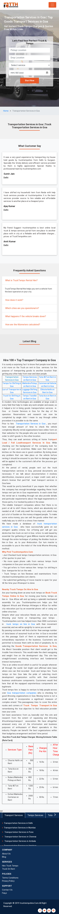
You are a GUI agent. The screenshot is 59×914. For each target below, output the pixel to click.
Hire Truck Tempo (10, 865)
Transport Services (13, 815)
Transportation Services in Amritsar (20, 845)
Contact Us (7, 890)
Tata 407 (52, 815)
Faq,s (4, 893)
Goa (17, 380)
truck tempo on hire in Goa (20, 624)
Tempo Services (35, 815)
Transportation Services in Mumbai (20, 827)
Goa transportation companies (21, 693)
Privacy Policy (8, 881)
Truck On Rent (8, 869)
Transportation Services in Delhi (18, 823)
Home (6, 111)
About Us (6, 853)
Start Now (29, 80)
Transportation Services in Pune (18, 832)
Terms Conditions (10, 878)
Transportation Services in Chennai (20, 836)
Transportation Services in (28, 423)
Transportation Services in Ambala (20, 841)
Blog (4, 857)
